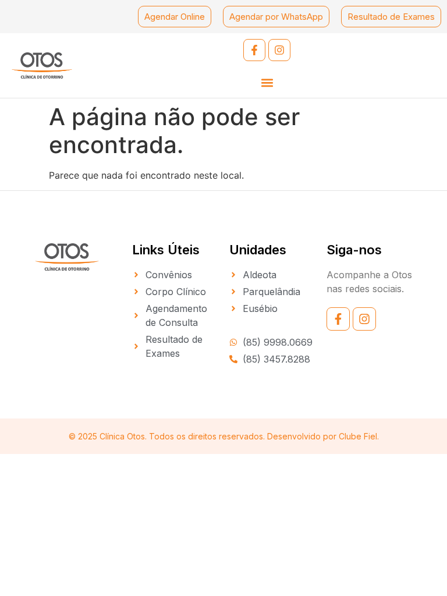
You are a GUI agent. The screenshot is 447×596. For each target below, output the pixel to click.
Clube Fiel (358, 436)
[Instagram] (279, 50)
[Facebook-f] (254, 50)
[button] (266, 82)
